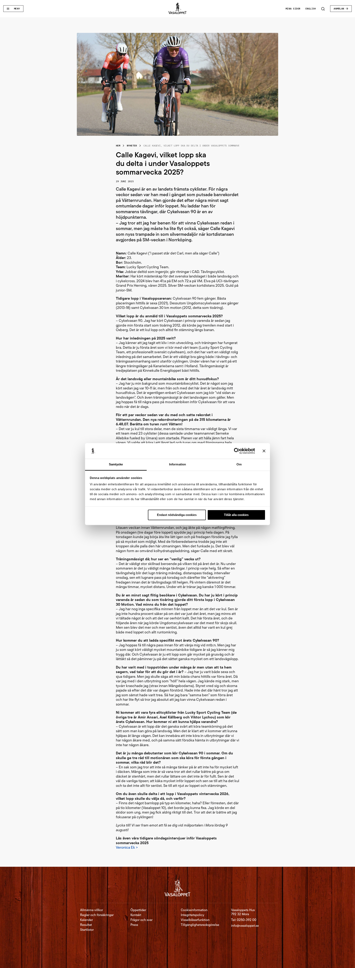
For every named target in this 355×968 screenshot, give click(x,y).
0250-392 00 (246, 919)
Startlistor (87, 930)
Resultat (86, 925)
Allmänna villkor (91, 910)
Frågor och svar (141, 920)
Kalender (86, 920)
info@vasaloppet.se (245, 925)
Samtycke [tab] (116, 464)
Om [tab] (239, 464)
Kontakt (135, 915)
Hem (118, 145)
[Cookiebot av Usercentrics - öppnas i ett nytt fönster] (237, 451)
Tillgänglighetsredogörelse (200, 925)
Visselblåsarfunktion (195, 920)
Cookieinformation (194, 910)
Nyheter (132, 145)
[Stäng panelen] (264, 450)
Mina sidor (293, 8)
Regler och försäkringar (97, 915)
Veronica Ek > (127, 847)
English (310, 8)
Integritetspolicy (192, 915)
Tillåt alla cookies (236, 515)
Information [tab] (177, 464)
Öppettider (138, 910)
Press (134, 925)
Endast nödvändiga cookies (177, 515)
